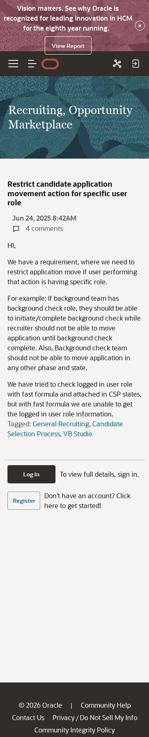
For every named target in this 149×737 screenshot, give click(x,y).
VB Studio (77, 433)
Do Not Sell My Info (108, 717)
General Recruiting (61, 423)
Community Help (106, 705)
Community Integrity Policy (74, 729)
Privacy (63, 717)
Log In (31, 474)
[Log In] (135, 63)
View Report (68, 46)
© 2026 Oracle (40, 705)
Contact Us (28, 717)
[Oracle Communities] (117, 64)
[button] (32, 64)
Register (24, 500)
